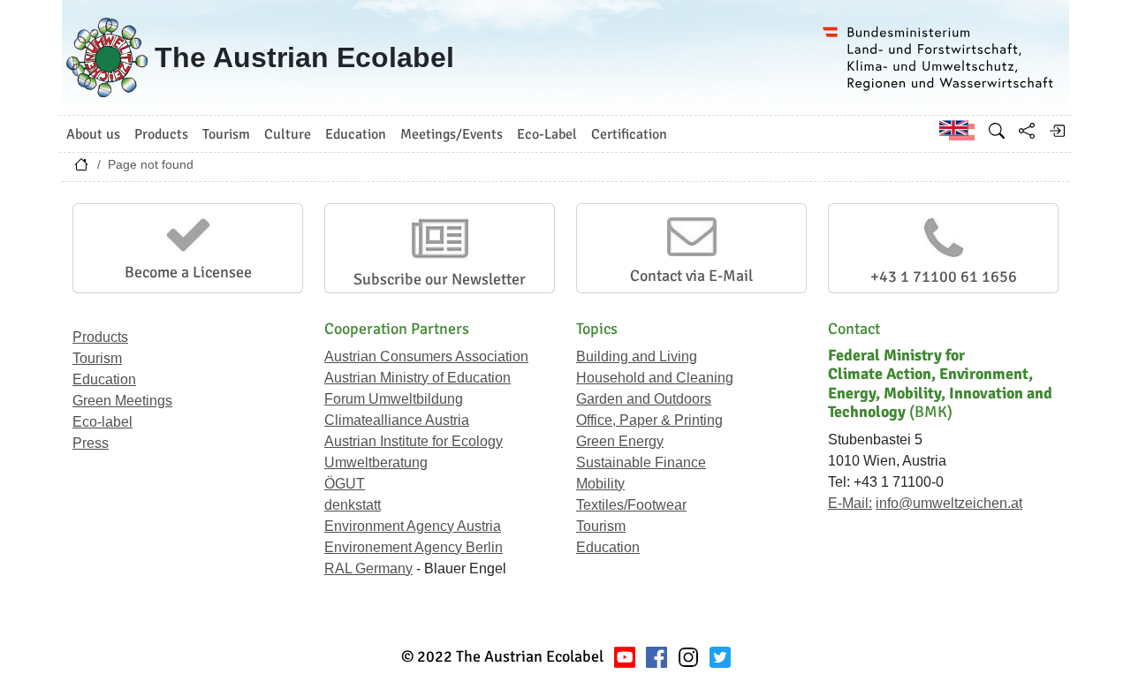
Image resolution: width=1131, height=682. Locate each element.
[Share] (1027, 131)
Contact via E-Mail (691, 275)
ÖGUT (344, 483)
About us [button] (93, 134)
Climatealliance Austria (396, 420)
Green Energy (620, 441)
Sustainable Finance (641, 462)
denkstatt (352, 504)
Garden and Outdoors (643, 398)
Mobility (600, 483)
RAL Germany (368, 568)
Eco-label (102, 421)
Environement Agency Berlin (413, 547)
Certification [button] (629, 134)
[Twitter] (720, 656)
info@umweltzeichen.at (949, 503)
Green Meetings (122, 400)
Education (104, 379)
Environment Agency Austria (412, 526)
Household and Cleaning (654, 377)
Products (100, 337)
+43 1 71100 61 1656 (943, 276)
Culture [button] (287, 134)
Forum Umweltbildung (393, 398)
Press (90, 443)
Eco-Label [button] (547, 134)
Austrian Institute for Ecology (413, 441)
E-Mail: (850, 503)
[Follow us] (688, 656)
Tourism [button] (226, 134)
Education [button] (355, 134)
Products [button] (161, 134)
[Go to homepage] (81, 169)
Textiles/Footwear (631, 504)
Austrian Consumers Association (426, 356)
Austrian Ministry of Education (417, 377)
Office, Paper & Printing (649, 420)
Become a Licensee (188, 272)
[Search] (997, 131)
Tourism (97, 358)
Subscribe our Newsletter (439, 279)
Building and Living (636, 356)
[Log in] (1057, 131)
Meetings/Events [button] (451, 134)
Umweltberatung (376, 462)
